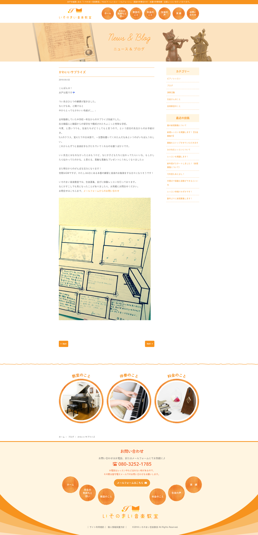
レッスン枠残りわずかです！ (179, 192)
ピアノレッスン (174, 79)
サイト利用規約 (97, 527)
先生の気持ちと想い (122, 13)
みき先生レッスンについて (178, 150)
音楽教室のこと (174, 106)
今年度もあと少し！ (176, 174)
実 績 (178, 13)
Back (64, 344)
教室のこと (136, 13)
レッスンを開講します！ (177, 157)
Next (149, 344)
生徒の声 (164, 13)
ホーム (107, 13)
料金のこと (150, 13)
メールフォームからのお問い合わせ (101, 191)
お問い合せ (192, 13)
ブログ (170, 86)
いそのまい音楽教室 (75, 13)
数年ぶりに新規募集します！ (179, 198)
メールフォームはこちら (130, 483)
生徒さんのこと (174, 99)
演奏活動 (171, 92)
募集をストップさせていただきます (182, 143)
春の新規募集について (176, 125)
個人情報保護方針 (116, 527)
